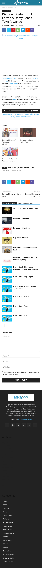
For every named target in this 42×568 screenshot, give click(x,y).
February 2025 (7, 449)
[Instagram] (13, 425)
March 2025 (6, 446)
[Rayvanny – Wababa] (7, 220)
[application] (21, 111)
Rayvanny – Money (20, 238)
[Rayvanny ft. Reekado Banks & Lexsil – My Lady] (7, 259)
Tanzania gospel (8, 554)
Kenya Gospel (7, 526)
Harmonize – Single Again (23, 277)
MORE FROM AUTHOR (25, 203)
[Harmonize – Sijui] (7, 318)
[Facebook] (4, 30)
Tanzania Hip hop (16, 170)
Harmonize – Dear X (21, 296)
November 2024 (7, 452)
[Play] (5, 111)
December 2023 (7, 458)
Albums (5, 501)
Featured (6, 519)
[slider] (36, 110)
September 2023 (7, 467)
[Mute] (32, 111)
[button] (3, 2)
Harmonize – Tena (20, 306)
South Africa (7, 551)
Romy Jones (13, 84)
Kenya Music (7, 530)
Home (4, 7)
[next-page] (6, 325)
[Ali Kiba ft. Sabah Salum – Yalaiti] (7, 210)
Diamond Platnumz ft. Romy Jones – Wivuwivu (9, 142)
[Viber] (32, 30)
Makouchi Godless (9, 25)
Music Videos (7, 540)
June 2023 (5, 476)
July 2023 (5, 473)
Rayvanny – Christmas (21, 228)
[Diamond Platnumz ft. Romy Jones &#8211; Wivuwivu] (10, 132)
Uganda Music (8, 562)
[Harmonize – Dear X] (7, 298)
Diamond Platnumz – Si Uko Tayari (11, 195)
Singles (5, 547)
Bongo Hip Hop (12, 167)
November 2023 (7, 461)
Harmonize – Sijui (20, 316)
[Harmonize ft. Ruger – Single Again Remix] (7, 288)
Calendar (6, 508)
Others (5, 544)
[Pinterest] (13, 30)
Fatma (32, 167)
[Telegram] (23, 30)
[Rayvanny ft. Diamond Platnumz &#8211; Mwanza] (10, 151)
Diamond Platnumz (9, 78)
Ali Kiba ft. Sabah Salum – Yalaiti (25, 209)
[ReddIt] (27, 30)
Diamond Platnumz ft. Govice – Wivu (32, 195)
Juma (15, 99)
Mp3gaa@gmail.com (25, 420)
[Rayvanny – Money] (7, 240)
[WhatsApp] (18, 30)
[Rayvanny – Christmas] (7, 230)
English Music (8, 515)
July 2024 (5, 455)
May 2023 (5, 479)
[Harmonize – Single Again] (7, 279)
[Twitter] (9, 30)
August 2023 (6, 470)
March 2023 (6, 485)
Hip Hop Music (8, 522)
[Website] (29, 425)
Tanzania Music (11, 7)
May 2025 (5, 443)
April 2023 (5, 482)
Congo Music (7, 512)
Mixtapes (6, 537)
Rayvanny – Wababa (21, 218)
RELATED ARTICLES (9, 203)
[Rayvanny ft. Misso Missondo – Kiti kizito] (7, 249)
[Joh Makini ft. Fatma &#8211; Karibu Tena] (28, 132)
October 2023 (6, 464)
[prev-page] (3, 325)
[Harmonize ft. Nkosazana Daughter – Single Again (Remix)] (7, 269)
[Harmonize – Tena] (7, 308)
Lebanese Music (8, 533)
